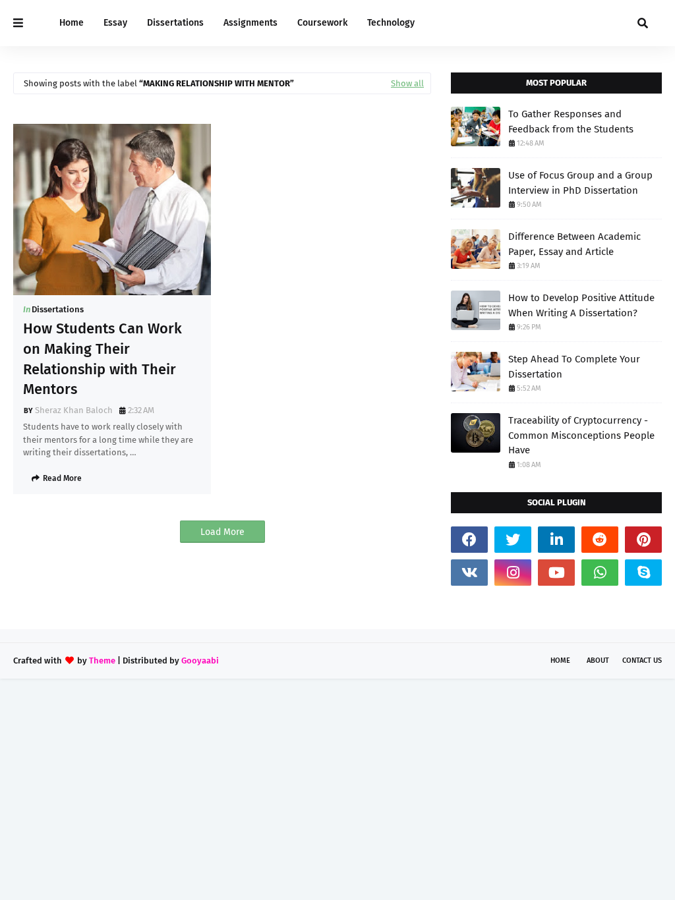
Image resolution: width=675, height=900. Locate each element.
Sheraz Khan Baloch (74, 410)
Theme (102, 660)
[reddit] (599, 539)
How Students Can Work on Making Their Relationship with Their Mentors (102, 359)
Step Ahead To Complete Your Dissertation (574, 366)
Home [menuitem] (71, 22)
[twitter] (512, 539)
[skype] (643, 572)
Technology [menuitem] (391, 22)
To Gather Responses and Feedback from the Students (570, 121)
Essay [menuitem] (115, 22)
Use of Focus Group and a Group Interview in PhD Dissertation (580, 182)
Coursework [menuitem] (322, 22)
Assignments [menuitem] (250, 22)
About (598, 660)
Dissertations (58, 309)
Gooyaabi (200, 660)
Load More (222, 532)
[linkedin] (556, 539)
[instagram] (512, 572)
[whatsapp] (599, 572)
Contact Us (642, 660)
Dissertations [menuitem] (175, 22)
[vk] (469, 572)
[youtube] (556, 572)
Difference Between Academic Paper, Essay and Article (574, 244)
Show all (407, 83)
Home (560, 660)
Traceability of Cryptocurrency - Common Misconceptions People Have (581, 435)
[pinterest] (643, 539)
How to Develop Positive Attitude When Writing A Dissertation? (581, 305)
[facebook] (469, 539)
